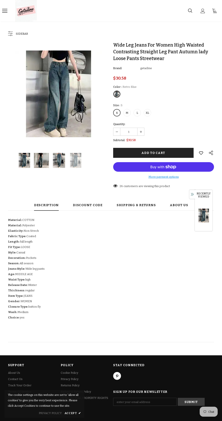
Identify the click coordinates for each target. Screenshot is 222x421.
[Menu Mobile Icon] (4, 10)
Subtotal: (119, 140)
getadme (146, 68)
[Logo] (26, 11)
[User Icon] (203, 11)
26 (121, 186)
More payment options (164, 176)
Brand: (117, 68)
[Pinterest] (117, 376)
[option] (58, 94)
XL (147, 112)
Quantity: (119, 124)
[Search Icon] (190, 11)
